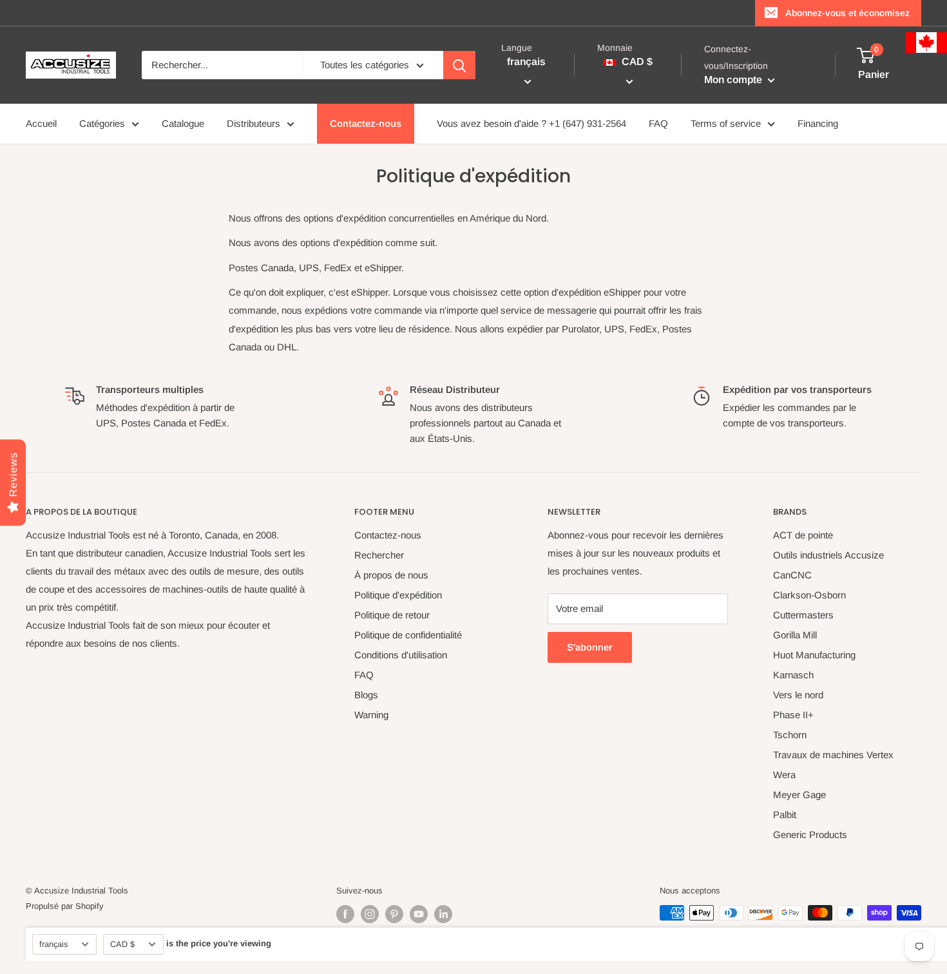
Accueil (41, 123)
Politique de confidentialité (408, 634)
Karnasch (793, 674)
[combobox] (222, 65)
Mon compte (734, 79)
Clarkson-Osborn (809, 594)
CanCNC (792, 574)
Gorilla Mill (795, 634)
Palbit (784, 814)
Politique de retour (392, 614)
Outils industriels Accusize (828, 554)
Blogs (366, 694)
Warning (371, 714)
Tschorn (790, 734)
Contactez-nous (365, 123)
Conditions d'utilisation (400, 654)
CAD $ (122, 944)
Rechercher (379, 554)
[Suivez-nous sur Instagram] (370, 914)
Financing (818, 123)
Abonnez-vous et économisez (847, 13)
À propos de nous (391, 574)
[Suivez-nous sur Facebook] (345, 914)
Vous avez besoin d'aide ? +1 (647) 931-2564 (531, 123)
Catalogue (183, 123)
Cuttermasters (803, 614)
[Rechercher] (459, 65)
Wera (784, 774)
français (53, 944)
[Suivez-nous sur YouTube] (419, 914)
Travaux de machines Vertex (833, 754)
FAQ (658, 123)
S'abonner (590, 647)
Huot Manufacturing (814, 654)
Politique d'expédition (398, 594)
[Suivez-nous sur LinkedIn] (443, 914)
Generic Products (810, 834)
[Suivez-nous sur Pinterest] (394, 914)
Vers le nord (798, 694)
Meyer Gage (799, 794)
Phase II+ (793, 714)
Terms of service (726, 123)
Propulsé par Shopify (65, 906)
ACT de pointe (803, 535)
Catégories (102, 123)
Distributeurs (253, 123)
